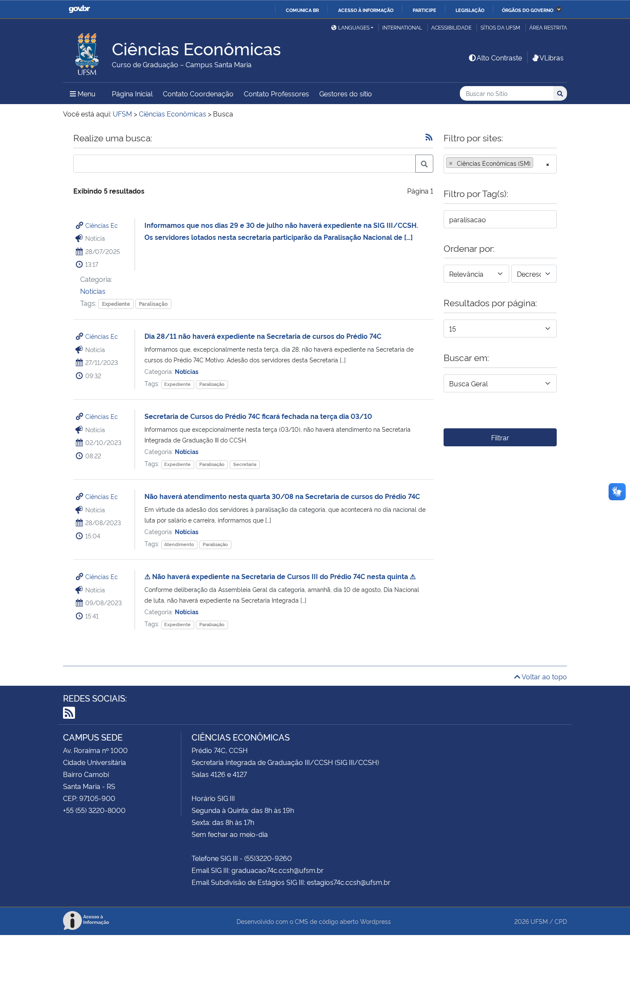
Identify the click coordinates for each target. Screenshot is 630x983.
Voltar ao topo (543, 676)
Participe (424, 9)
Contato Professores (276, 93)
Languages (353, 27)
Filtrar (500, 437)
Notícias (92, 291)
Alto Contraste (499, 57)
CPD (561, 921)
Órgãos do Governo (527, 9)
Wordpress (375, 921)
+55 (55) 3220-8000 (94, 810)
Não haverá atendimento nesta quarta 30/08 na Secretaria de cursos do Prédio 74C (282, 496)
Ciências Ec (101, 225)
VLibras (552, 57)
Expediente (116, 303)
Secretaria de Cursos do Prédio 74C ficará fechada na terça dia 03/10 (258, 416)
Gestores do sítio (345, 93)
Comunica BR (302, 9)
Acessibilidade (451, 27)
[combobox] (500, 164)
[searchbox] (537, 163)
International (402, 27)
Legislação (470, 9)
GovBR (79, 9)
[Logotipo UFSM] (87, 52)
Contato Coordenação (198, 93)
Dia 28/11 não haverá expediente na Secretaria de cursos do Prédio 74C (262, 336)
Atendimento (179, 544)
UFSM (539, 921)
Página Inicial (132, 93)
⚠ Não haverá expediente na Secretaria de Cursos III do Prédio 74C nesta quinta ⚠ (280, 576)
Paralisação (153, 303)
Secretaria (244, 464)
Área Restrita (548, 27)
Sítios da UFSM (500, 27)
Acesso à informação (365, 9)
